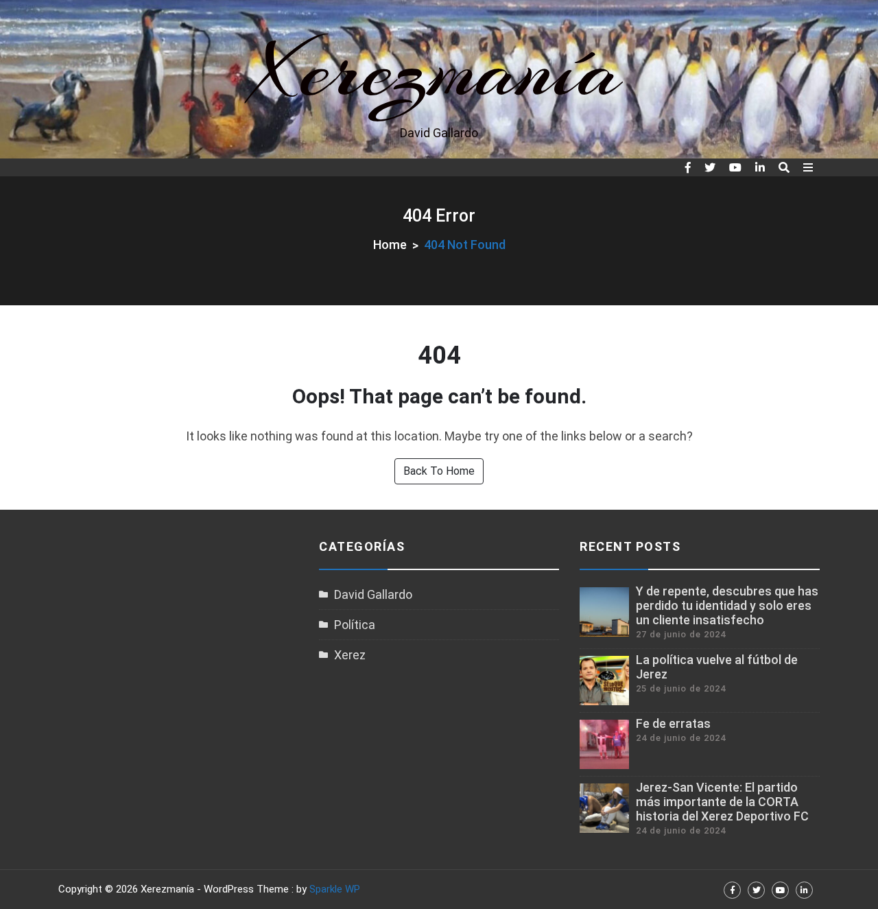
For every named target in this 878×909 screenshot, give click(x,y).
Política (354, 624)
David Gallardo (373, 594)
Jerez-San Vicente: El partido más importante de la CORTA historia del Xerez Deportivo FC (722, 801)
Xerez (350, 655)
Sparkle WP (334, 889)
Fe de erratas (673, 723)
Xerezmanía (439, 70)
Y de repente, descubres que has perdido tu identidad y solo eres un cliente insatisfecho (727, 605)
